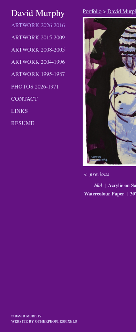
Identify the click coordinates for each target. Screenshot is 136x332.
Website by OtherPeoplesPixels (44, 321)
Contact (24, 98)
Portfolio (92, 11)
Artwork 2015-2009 (38, 37)
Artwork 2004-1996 (38, 61)
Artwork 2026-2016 (38, 25)
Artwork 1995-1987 (38, 73)
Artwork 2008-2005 (38, 49)
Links (19, 110)
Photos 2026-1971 (35, 86)
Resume (22, 122)
